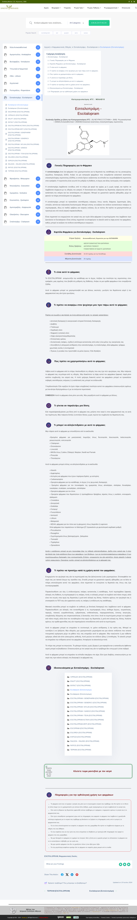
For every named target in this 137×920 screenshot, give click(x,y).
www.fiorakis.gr (76, 907)
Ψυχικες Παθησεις (93, 8)
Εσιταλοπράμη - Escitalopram (86, 47)
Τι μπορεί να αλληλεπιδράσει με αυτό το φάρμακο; (66, 81)
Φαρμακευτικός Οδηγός (61, 47)
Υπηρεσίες (67, 8)
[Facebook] (129, 1)
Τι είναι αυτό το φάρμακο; (58, 67)
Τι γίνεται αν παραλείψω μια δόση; (61, 78)
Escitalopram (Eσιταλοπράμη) (101, 891)
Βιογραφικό (55, 8)
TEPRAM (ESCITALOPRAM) (58, 891)
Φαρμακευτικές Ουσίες (68, 856)
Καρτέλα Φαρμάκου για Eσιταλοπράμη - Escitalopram (68, 64)
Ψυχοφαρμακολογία (110, 8)
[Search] (136, 8)
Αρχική (46, 8)
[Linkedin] (134, 1)
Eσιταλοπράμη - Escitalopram (58, 57)
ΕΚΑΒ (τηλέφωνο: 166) (112, 910)
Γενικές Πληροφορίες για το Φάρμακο (62, 60)
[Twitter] (131, 1)
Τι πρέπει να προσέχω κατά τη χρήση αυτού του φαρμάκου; (70, 84)
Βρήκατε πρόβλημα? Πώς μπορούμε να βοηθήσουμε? (67, 883)
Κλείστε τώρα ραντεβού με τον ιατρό (92, 771)
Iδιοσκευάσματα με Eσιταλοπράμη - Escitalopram (66, 88)
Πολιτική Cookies (105, 917)
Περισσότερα (96, 911)
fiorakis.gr (24, 917)
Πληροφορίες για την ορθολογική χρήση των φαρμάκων (69, 91)
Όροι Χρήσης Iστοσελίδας (92, 917)
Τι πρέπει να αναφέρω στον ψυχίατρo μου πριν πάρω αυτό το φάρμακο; (74, 71)
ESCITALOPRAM (51, 856)
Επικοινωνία (126, 8)
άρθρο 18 (65, 913)
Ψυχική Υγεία (78, 8)
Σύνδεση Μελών (7, 1)
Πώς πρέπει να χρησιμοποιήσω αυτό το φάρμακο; (67, 74)
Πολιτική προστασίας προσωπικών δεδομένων (124, 917)
